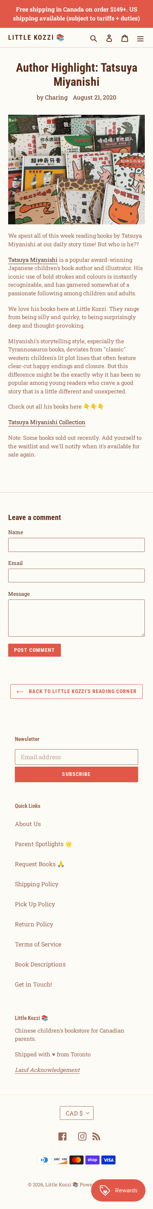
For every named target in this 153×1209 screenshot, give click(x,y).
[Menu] (140, 37)
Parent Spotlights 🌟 (43, 844)
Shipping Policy (36, 884)
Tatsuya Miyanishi (33, 259)
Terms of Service (38, 944)
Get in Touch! (33, 984)
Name (15, 532)
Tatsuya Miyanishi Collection (46, 422)
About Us (28, 824)
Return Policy (34, 924)
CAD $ (74, 1113)
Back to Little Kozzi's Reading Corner (82, 691)
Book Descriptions (40, 964)
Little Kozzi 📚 (36, 37)
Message (19, 593)
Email (15, 562)
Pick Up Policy (35, 904)
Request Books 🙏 (40, 864)
